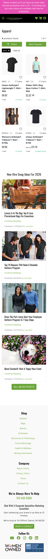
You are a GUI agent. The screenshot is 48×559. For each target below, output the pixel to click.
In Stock (19, 100)
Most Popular (35, 44)
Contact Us (23, 483)
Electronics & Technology (23, 438)
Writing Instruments (23, 453)
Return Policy (23, 468)
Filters (14, 44)
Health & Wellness (23, 448)
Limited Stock (40, 151)
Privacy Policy (23, 473)
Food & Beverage (23, 443)
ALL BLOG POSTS (24, 386)
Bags (23, 423)
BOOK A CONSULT (24, 526)
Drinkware (23, 433)
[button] (4, 18)
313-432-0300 (24, 498)
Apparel (23, 418)
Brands (23, 428)
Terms (23, 478)
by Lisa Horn (28, 226)
